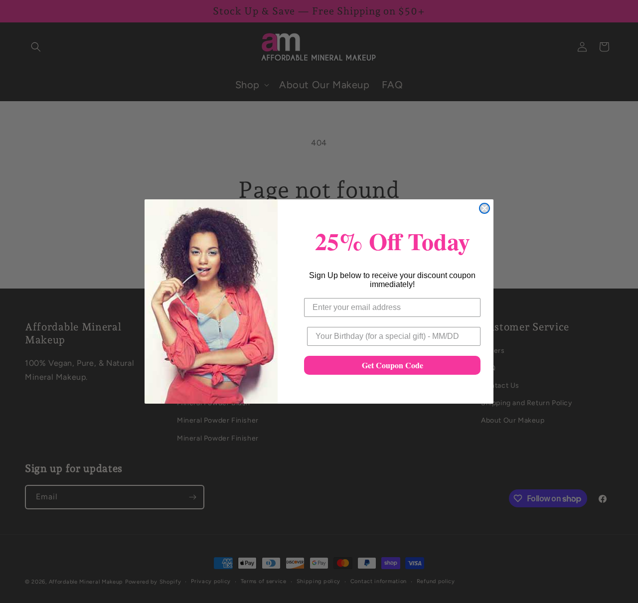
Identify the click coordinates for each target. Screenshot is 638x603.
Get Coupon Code (392, 365)
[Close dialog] (484, 208)
